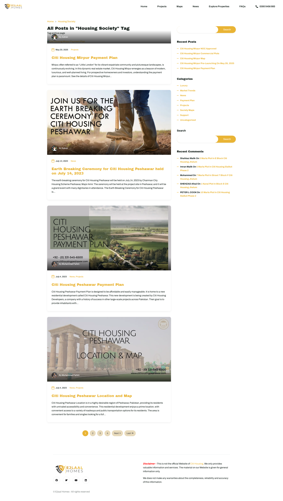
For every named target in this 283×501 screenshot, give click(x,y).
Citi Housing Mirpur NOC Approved (198, 48)
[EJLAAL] (13, 6)
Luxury (183, 85)
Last (129, 433)
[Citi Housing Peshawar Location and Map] (109, 349)
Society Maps (187, 110)
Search (181, 130)
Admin (65, 37)
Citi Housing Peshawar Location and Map (92, 396)
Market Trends (187, 90)
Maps (180, 6)
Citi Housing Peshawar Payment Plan (88, 285)
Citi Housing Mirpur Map (192, 58)
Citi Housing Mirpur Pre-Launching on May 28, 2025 (207, 63)
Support (184, 115)
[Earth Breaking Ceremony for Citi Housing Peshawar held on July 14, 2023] (109, 122)
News (196, 6)
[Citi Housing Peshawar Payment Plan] (109, 238)
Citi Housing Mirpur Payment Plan (84, 58)
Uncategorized (188, 120)
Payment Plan (187, 100)
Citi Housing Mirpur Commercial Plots (199, 53)
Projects (162, 6)
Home (144, 6)
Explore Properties (219, 6)
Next (116, 433)
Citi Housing (196, 463)
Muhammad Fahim (70, 264)
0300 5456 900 (267, 6)
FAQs (242, 6)
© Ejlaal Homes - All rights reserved (71, 491)
